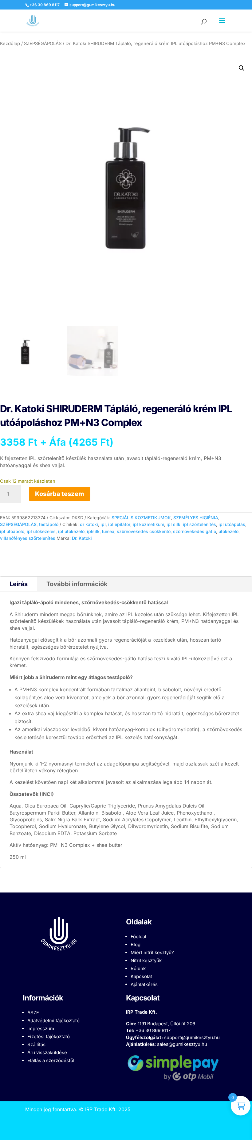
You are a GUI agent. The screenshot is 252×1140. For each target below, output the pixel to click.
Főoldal (138, 936)
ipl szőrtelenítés (199, 524)
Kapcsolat (141, 976)
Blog (135, 944)
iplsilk (93, 531)
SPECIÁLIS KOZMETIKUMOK (141, 517)
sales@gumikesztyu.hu (182, 1044)
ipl (103, 524)
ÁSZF (33, 1012)
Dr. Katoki (82, 538)
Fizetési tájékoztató (48, 1036)
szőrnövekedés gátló (194, 531)
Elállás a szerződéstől (50, 1060)
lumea (108, 531)
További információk (77, 584)
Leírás (19, 584)
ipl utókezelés (41, 531)
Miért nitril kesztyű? (152, 952)
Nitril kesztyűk (146, 960)
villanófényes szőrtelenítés (27, 538)
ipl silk (173, 524)
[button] (241, 68)
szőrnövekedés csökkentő (144, 531)
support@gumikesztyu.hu (192, 1037)
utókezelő (228, 531)
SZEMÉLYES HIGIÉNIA (195, 517)
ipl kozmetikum (148, 524)
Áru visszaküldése (47, 1052)
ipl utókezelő (71, 531)
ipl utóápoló (12, 531)
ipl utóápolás (232, 524)
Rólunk (138, 968)
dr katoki (89, 524)
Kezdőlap (10, 43)
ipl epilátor (119, 524)
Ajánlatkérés (144, 984)
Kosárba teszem (59, 493)
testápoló (48, 524)
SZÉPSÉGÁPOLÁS (42, 43)
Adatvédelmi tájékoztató (53, 1020)
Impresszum (40, 1028)
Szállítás (36, 1044)
